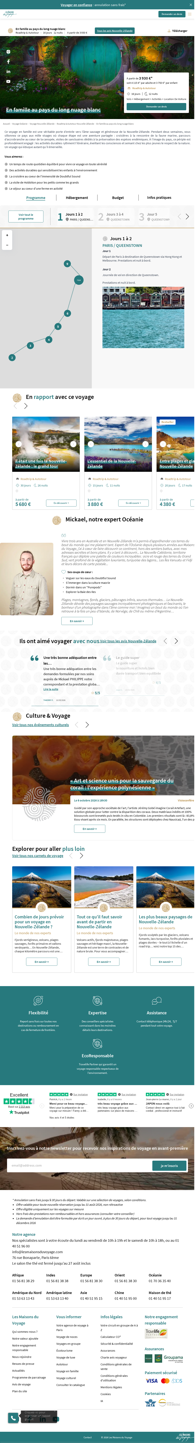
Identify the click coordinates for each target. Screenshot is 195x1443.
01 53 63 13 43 (23, 1298)
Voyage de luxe (65, 1357)
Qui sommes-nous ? (25, 1331)
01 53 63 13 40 (57, 1298)
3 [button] (30, 345)
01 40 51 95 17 (160, 1298)
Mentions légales (111, 1387)
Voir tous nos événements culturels (40, 724)
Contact (88, 1437)
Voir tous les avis (127, 641)
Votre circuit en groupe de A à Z (119, 1327)
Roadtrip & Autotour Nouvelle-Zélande (75, 123)
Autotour (62, 1364)
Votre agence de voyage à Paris (72, 1327)
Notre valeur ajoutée (25, 1338)
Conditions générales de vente (116, 1366)
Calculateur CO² (111, 1337)
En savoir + (77, 621)
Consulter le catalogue (70, 1385)
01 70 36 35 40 (160, 1280)
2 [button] (12, 357)
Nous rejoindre (21, 1357)
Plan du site (19, 1391)
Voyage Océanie (19, 123)
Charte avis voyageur (114, 1357)
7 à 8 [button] (79, 280)
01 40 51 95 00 (126, 1298)
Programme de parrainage (29, 1377)
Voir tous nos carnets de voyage (37, 855)
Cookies (106, 1394)
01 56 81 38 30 (91, 1280)
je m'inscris (169, 1166)
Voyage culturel (66, 1378)
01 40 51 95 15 (91, 1298)
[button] (10, 14)
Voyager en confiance (76, 5)
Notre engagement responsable (24, 1347)
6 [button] (67, 313)
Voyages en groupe (68, 1344)
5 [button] (58, 326)
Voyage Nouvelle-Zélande (42, 123)
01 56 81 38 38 (57, 1280)
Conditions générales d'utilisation (114, 1378)
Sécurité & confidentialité (117, 1344)
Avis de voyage (21, 1384)
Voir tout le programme (26, 216)
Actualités (18, 1370)
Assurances (108, 1350)
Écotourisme (64, 1350)
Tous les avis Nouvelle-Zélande (115, 30)
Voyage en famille (67, 1371)
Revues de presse (23, 1364)
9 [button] (67, 264)
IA (102, 1401)
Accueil (6, 123)
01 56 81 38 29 (23, 1280)
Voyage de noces (67, 1337)
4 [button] (49, 339)
